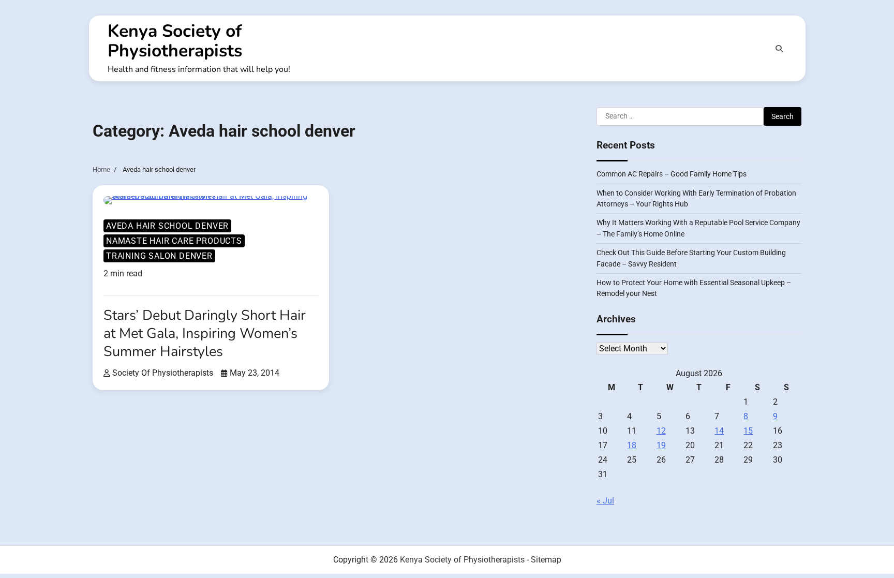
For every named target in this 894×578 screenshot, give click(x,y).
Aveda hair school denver (167, 226)
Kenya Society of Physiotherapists (175, 41)
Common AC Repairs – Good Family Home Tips (672, 174)
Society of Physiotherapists (162, 373)
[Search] (779, 48)
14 (719, 431)
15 (748, 431)
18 (631, 445)
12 (661, 431)
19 (661, 445)
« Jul (605, 501)
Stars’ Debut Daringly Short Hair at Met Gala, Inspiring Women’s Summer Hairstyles (204, 333)
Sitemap (546, 560)
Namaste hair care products (174, 241)
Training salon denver (159, 256)
